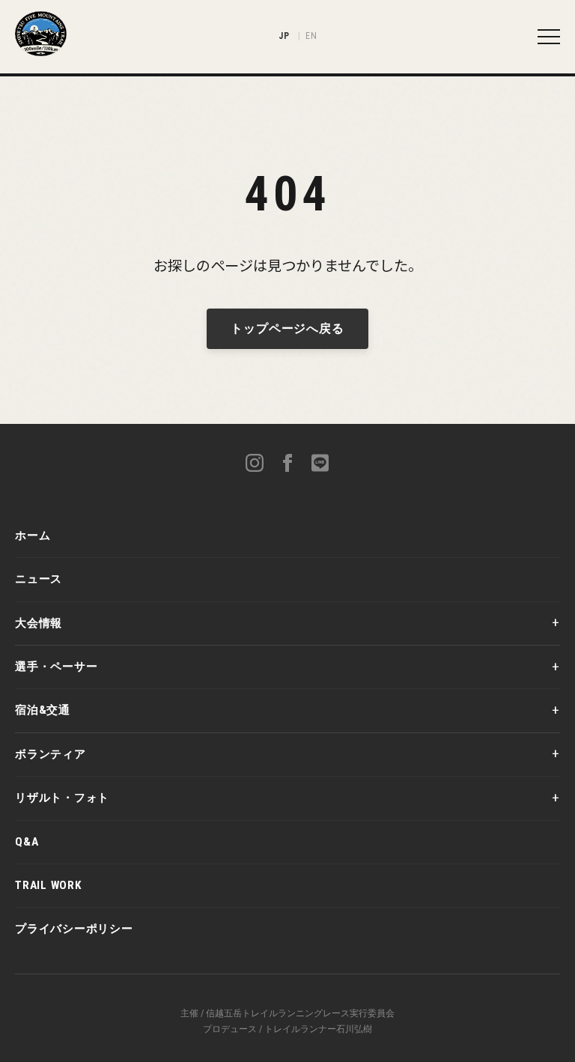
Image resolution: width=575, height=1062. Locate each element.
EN (311, 36)
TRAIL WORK (48, 885)
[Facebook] (287, 465)
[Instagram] (255, 465)
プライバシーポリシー (74, 928)
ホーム (32, 535)
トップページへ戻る (287, 328)
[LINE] (320, 465)
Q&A (26, 842)
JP (284, 36)
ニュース (38, 579)
